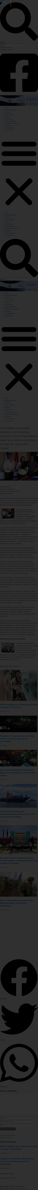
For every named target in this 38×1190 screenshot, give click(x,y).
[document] (19, 595)
